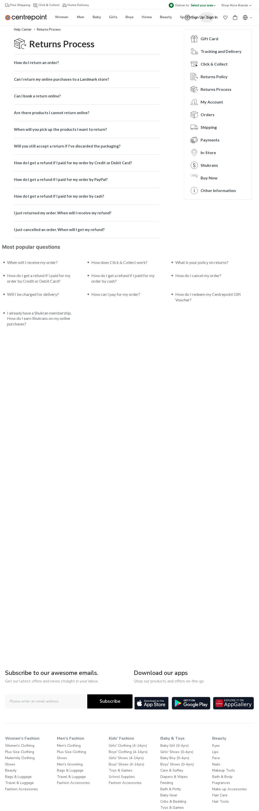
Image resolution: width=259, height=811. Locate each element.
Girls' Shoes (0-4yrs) (176, 752)
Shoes (10, 764)
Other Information (218, 190)
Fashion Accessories (21, 789)
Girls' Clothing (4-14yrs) (128, 745)
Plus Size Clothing (19, 752)
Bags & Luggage (18, 776)
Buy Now (209, 177)
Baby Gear (168, 795)
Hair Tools (220, 801)
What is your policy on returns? (201, 262)
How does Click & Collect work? (119, 262)
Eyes (216, 745)
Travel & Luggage (19, 782)
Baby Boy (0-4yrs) (174, 758)
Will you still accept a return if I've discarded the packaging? (67, 146)
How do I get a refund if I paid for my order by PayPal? (60, 179)
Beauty (10, 770)
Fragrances (221, 782)
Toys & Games (120, 770)
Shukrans (209, 165)
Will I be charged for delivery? (33, 294)
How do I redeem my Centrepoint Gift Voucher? (208, 297)
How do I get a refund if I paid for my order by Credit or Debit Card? (73, 162)
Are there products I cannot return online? (51, 112)
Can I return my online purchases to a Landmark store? (61, 79)
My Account (212, 101)
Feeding (166, 782)
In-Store (208, 152)
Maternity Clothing (20, 758)
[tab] (87, 62)
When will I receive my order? (32, 262)
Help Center (23, 29)
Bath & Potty (170, 789)
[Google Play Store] (191, 703)
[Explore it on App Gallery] (233, 703)
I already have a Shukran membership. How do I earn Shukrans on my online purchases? (39, 318)
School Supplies (122, 776)
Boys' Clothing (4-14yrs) (128, 752)
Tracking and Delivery (221, 51)
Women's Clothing (19, 745)
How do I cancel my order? (198, 275)
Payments (210, 139)
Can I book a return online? (37, 96)
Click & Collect (214, 63)
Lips (215, 752)
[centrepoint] (28, 17)
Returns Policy (214, 76)
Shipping (209, 127)
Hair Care (219, 795)
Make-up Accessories (229, 789)
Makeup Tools (223, 770)
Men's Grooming (70, 764)
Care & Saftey (171, 770)
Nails (216, 764)
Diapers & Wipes (174, 776)
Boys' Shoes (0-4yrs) (177, 764)
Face (216, 758)
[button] (225, 17)
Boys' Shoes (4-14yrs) (126, 764)
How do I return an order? (36, 62)
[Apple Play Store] (151, 703)
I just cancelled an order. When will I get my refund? (59, 229)
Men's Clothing (69, 745)
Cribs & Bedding (173, 801)
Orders (207, 114)
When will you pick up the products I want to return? (60, 129)
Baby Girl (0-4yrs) (174, 745)
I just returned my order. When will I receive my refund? (62, 213)
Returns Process (49, 29)
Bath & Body (222, 776)
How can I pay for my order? (115, 294)
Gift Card (209, 38)
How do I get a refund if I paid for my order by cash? (59, 196)
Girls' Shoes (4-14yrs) (126, 758)
